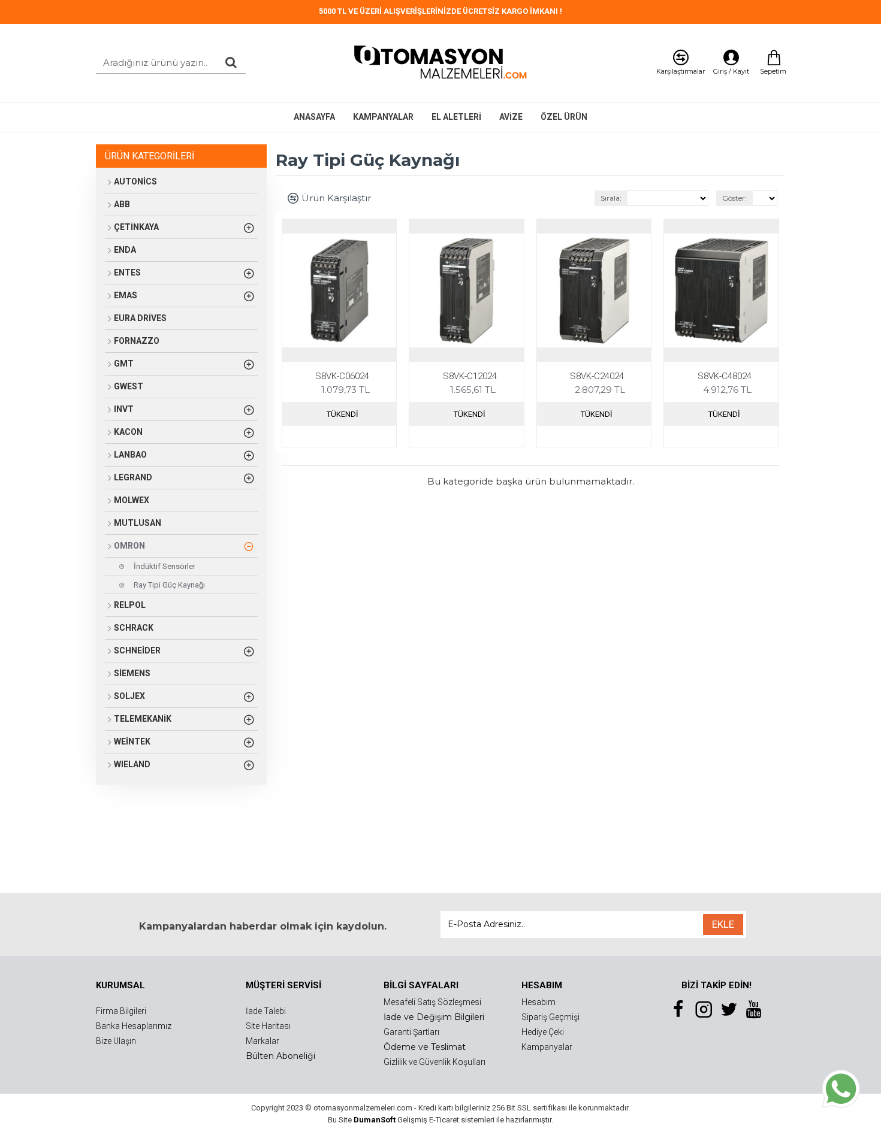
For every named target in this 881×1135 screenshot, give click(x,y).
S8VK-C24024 (597, 376)
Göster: (734, 197)
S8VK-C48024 (725, 376)
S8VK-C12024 (470, 376)
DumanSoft (375, 1119)
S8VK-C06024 (342, 376)
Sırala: (611, 197)
